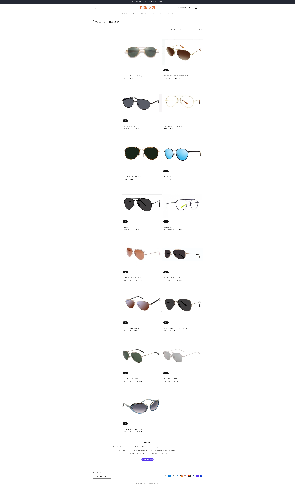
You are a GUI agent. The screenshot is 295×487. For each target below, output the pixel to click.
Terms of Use (166, 453)
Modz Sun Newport (128, 227)
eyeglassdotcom (144, 483)
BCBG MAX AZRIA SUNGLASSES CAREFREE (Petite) (176, 76)
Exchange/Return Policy (142, 447)
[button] (95, 7)
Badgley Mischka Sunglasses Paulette (133, 429)
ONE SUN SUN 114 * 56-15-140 (131, 126)
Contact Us (123, 447)
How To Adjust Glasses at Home (135, 453)
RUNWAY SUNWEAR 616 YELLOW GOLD (133, 277)
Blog (148, 453)
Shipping (155, 447)
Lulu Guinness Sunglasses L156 (131, 328)
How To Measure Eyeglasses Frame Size (162, 450)
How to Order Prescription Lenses (170, 447)
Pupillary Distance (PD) (140, 450)
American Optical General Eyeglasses (173, 126)
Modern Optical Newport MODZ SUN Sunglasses (176, 328)
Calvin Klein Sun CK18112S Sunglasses (174, 378)
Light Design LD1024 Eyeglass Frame (173, 277)
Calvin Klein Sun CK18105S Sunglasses (133, 378)
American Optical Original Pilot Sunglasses (134, 76)
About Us (115, 447)
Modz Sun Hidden (168, 176)
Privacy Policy (155, 453)
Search (131, 447)
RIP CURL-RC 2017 (168, 227)
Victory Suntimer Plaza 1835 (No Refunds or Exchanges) (137, 176)
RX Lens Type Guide (125, 450)
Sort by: (173, 30)
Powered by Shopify (154, 483)
